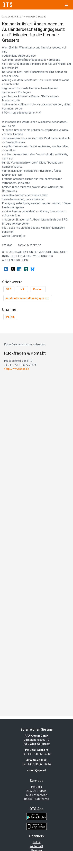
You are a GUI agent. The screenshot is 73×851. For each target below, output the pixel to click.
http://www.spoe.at (16, 369)
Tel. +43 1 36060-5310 (36, 754)
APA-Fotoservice (36, 795)
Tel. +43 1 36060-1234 (36, 764)
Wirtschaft (36, 846)
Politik (37, 842)
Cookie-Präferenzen (36, 799)
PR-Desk (36, 786)
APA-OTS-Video (36, 791)
